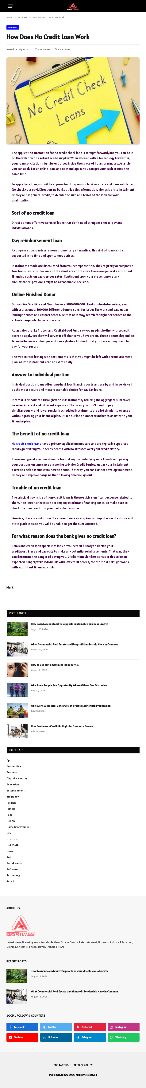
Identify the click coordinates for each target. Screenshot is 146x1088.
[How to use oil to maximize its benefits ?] (17, 670)
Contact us (61, 1065)
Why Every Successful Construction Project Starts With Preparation (71, 705)
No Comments (45, 49)
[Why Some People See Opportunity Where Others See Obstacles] (17, 690)
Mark (11, 49)
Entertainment (16, 790)
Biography (13, 796)
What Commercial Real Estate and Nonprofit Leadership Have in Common (74, 644)
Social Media (14, 863)
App (9, 760)
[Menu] (10, 6)
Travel (10, 881)
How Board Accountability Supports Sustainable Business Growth (69, 624)
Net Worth (13, 845)
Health (11, 821)
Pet (9, 857)
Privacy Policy (83, 1065)
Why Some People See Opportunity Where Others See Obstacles (69, 685)
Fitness (11, 808)
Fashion (11, 802)
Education (13, 784)
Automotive (14, 766)
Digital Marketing (17, 778)
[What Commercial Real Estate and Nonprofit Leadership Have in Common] (17, 649)
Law (9, 833)
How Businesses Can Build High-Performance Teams (62, 726)
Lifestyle (12, 839)
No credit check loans (26, 444)
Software (12, 869)
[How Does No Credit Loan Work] (73, 100)
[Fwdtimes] (73, 6)
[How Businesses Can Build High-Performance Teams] (17, 731)
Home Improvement (19, 827)
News (10, 851)
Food (10, 814)
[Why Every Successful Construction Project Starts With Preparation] (17, 710)
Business (12, 27)
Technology (14, 875)
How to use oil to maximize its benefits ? (55, 665)
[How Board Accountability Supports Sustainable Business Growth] (17, 629)
